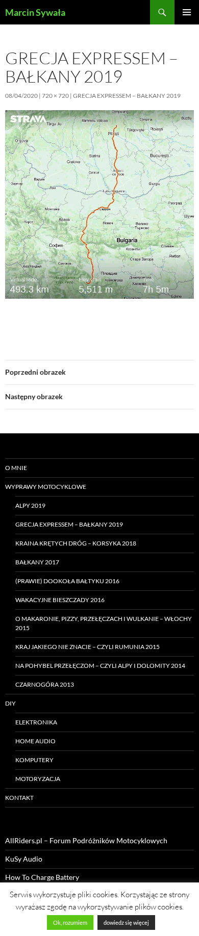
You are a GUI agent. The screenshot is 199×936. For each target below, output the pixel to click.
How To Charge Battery (42, 877)
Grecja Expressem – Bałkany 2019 (127, 95)
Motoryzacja (37, 779)
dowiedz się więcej (126, 922)
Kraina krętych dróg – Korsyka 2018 (75, 543)
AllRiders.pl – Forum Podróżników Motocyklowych (86, 840)
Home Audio (35, 741)
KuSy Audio (23, 858)
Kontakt (19, 797)
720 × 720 (55, 95)
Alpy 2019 (30, 505)
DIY (10, 703)
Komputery (34, 760)
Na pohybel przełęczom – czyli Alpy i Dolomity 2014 (100, 665)
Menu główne (187, 12)
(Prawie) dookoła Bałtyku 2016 (67, 581)
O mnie (16, 468)
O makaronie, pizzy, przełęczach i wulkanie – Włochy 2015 (103, 623)
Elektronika (36, 722)
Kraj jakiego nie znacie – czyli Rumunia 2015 (87, 647)
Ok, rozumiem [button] (70, 922)
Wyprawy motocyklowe (45, 486)
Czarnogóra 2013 (44, 684)
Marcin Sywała (35, 12)
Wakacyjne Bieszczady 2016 (60, 600)
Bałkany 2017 (37, 562)
